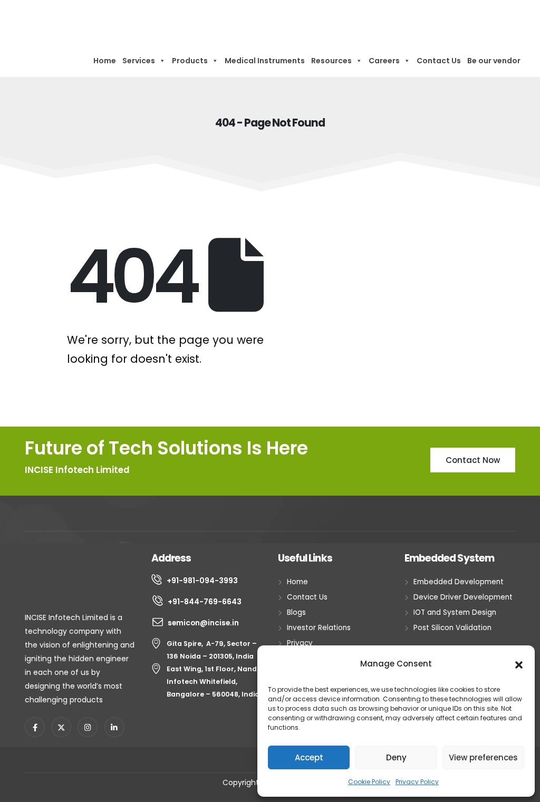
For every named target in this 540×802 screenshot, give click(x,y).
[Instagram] (88, 727)
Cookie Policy (369, 781)
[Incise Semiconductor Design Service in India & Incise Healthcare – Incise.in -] (61, 22)
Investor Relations (319, 628)
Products (190, 60)
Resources (331, 60)
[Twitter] (61, 727)
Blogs (296, 612)
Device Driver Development (463, 597)
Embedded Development (458, 582)
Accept (309, 757)
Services (138, 60)
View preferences (483, 757)
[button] (519, 664)
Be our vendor (493, 60)
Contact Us (439, 60)
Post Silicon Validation (452, 628)
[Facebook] (35, 727)
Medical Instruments (265, 60)
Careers (384, 60)
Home (104, 60)
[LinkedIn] (114, 727)
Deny (396, 757)
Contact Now (473, 460)
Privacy (300, 643)
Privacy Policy (417, 781)
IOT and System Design (454, 612)
